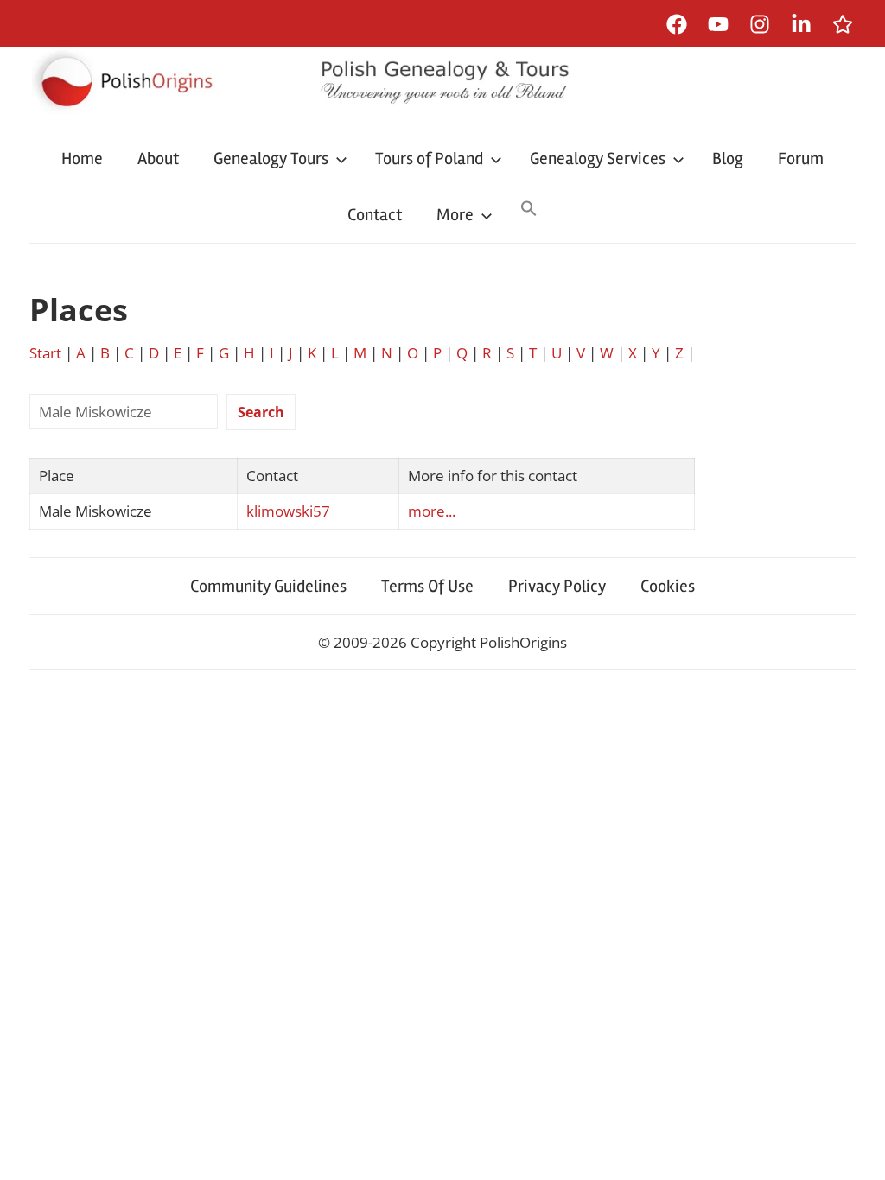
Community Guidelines (268, 586)
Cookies (667, 586)
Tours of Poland (429, 158)
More (455, 214)
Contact (374, 214)
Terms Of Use (427, 586)
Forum (801, 158)
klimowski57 (288, 511)
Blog (727, 158)
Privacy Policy (557, 586)
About (158, 158)
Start (45, 353)
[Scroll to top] (855, 1150)
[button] (529, 210)
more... (431, 511)
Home (82, 158)
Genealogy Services (597, 158)
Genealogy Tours (270, 158)
